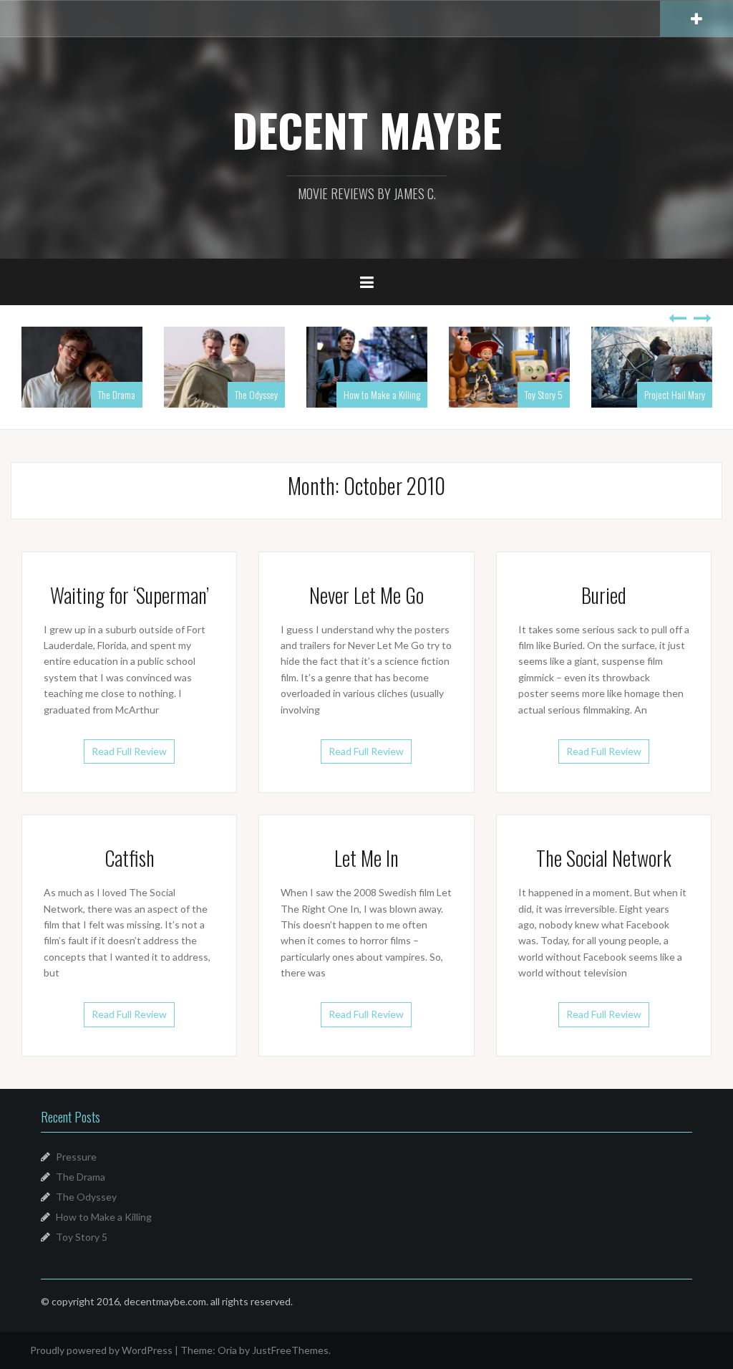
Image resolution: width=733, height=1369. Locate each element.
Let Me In (366, 858)
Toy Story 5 (426, 394)
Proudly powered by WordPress (101, 1350)
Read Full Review (129, 751)
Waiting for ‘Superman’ (129, 595)
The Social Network (603, 858)
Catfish (130, 858)
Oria (227, 1350)
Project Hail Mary (557, 394)
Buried (603, 595)
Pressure (76, 1157)
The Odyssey (138, 394)
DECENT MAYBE (367, 130)
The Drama (80, 1177)
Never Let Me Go (366, 595)
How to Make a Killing (264, 394)
